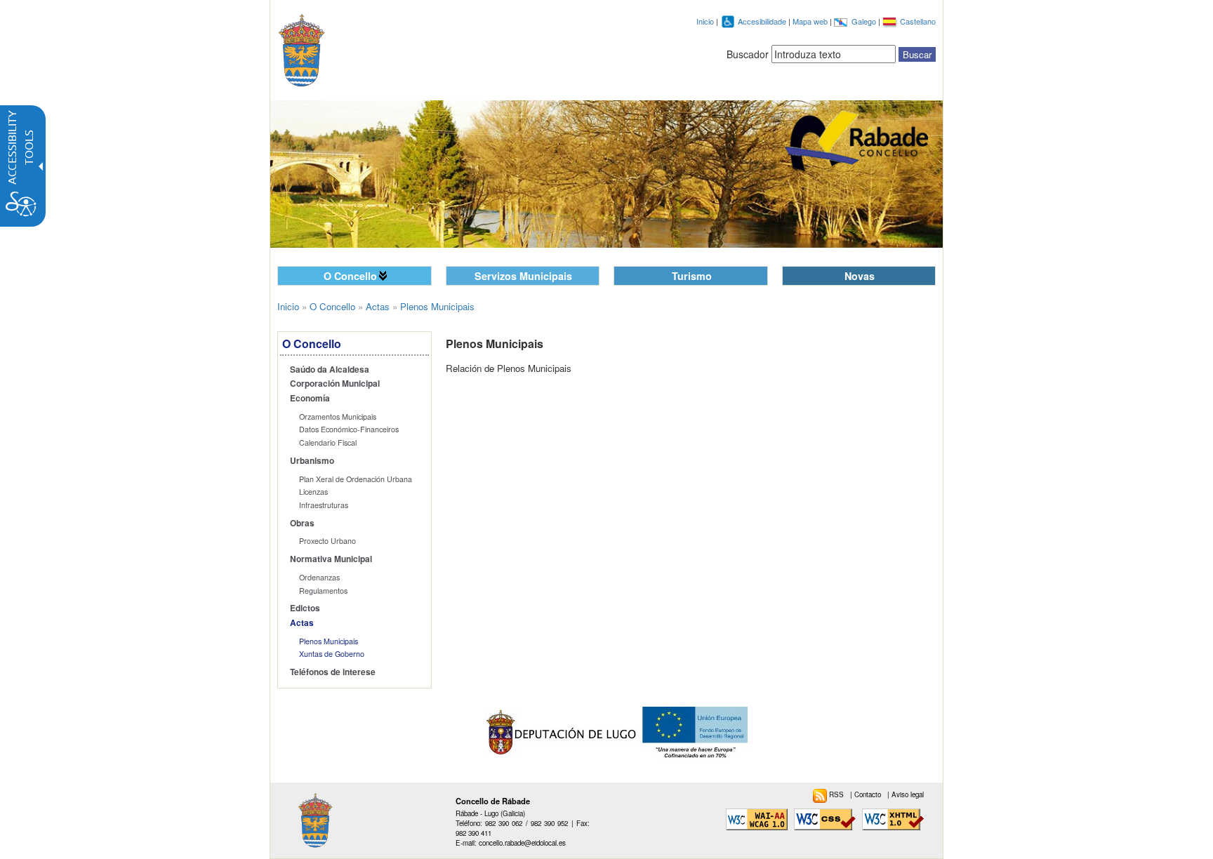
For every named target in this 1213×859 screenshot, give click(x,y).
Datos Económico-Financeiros (349, 429)
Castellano (918, 21)
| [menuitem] (866, 794)
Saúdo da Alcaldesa (329, 369)
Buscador (748, 54)
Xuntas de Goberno (331, 653)
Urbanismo (312, 461)
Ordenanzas (319, 577)
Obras (302, 523)
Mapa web (811, 21)
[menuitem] (356, 369)
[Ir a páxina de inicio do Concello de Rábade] (314, 47)
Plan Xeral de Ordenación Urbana (355, 479)
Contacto (868, 794)
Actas (378, 306)
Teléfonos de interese (333, 672)
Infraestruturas (323, 505)
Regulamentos (323, 590)
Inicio (705, 21)
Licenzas (313, 491)
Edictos (305, 608)
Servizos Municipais (523, 276)
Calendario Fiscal (328, 442)
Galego (864, 21)
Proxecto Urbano (327, 540)
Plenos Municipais (328, 641)
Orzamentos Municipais (337, 416)
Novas (859, 276)
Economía (310, 398)
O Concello (350, 276)
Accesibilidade (763, 21)
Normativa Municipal (331, 559)
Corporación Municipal (335, 383)
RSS (837, 794)
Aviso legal (907, 794)
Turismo (692, 276)
